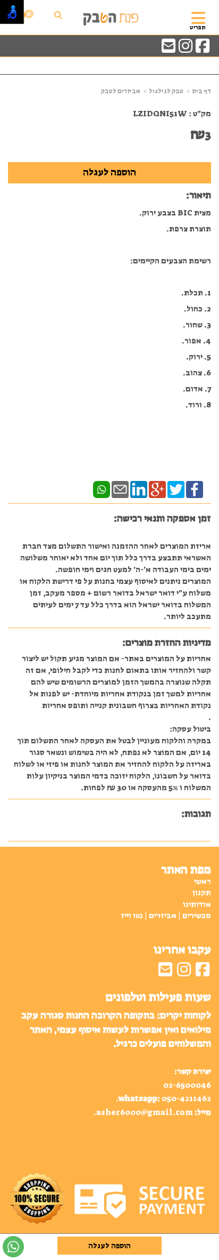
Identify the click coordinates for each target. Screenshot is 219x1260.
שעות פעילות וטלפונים (158, 997)
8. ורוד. (198, 404)
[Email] (120, 489)
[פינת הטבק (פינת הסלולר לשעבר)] (109, 17)
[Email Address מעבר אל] (168, 49)
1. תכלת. (196, 292)
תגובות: (196, 813)
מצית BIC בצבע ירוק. (175, 212)
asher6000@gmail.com (144, 1112)
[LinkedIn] (138, 489)
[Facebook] (194, 489)
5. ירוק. (198, 356)
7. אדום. (197, 388)
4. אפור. (196, 340)
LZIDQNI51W (160, 113)
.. (116, 1063)
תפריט (198, 27)
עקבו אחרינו (182, 949)
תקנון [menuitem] (201, 892)
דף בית (201, 91)
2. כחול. (197, 308)
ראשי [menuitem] (202, 881)
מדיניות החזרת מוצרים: (166, 642)
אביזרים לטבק (120, 91)
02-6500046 (187, 1085)
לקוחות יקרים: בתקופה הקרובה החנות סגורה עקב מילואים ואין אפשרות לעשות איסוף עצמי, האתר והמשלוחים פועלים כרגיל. (116, 1029)
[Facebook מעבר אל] (202, 49)
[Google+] (157, 489)
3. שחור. (197, 324)
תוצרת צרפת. (188, 228)
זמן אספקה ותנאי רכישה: (162, 518)
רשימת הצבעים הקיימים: (170, 260)
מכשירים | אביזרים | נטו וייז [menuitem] (166, 915)
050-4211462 (186, 1098)
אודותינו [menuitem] (197, 904)
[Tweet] (175, 489)
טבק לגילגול (166, 91)
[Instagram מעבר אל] (185, 49)
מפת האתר (186, 869)
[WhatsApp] (101, 489)
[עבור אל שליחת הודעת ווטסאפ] (13, 1246)
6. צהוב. (197, 372)
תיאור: (198, 195)
